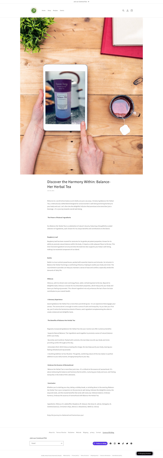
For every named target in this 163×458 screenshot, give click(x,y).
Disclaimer (71, 432)
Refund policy (66, 455)
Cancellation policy (117, 455)
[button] (123, 10)
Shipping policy (94, 455)
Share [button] (51, 196)
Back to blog (82, 423)
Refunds (78, 432)
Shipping (85, 432)
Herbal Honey (48, 455)
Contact (98, 432)
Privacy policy (75, 455)
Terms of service (85, 455)
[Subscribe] (61, 443)
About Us (52, 432)
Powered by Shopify (57, 455)
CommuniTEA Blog (108, 432)
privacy (92, 432)
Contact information (105, 455)
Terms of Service (61, 432)
